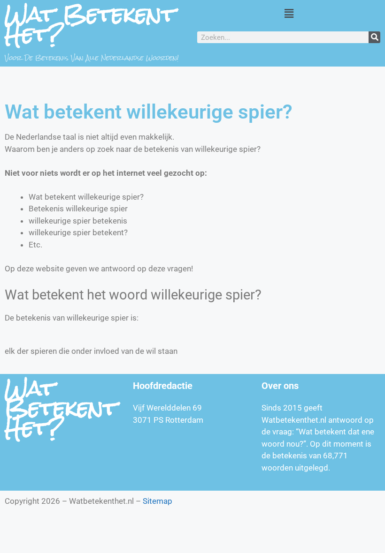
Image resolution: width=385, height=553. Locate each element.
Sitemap (157, 501)
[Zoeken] (374, 37)
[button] (289, 13)
